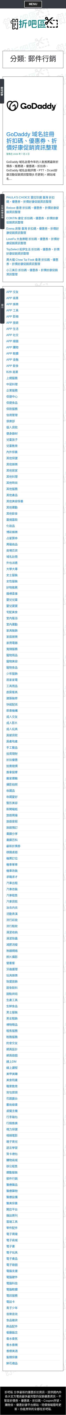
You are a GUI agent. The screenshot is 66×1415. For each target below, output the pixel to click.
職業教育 (12, 1086)
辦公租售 (12, 1166)
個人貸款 (12, 427)
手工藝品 (12, 747)
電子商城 (12, 1240)
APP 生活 (12, 328)
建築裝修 (12, 698)
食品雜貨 (12, 1320)
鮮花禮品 (12, 1363)
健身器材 (12, 433)
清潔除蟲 (12, 938)
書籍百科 (12, 839)
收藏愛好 (12, 796)
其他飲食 (12, 513)
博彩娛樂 (12, 532)
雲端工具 (12, 1221)
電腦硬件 (12, 1277)
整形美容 (12, 803)
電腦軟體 (12, 1289)
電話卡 (10, 1301)
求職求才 (12, 876)
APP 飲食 (12, 365)
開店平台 (12, 1209)
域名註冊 (2, 91)
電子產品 (12, 1258)
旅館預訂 (12, 827)
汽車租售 (12, 895)
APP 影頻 (12, 316)
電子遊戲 (12, 1264)
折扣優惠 (12, 759)
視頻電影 (12, 1135)
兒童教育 (12, 445)
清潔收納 (12, 932)
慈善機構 (12, 710)
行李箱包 (12, 1117)
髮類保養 (12, 1357)
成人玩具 (12, 729)
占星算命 (12, 538)
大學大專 (12, 569)
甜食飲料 (12, 987)
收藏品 (10, 790)
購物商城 (12, 1160)
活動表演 (12, 913)
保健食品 (12, 402)
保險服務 (12, 408)
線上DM (11, 1061)
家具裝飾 (12, 630)
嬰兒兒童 (12, 599)
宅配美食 (12, 612)
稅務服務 (12, 1037)
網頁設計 (12, 1049)
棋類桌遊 (12, 852)
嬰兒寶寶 (12, 605)
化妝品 (10, 525)
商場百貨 (12, 550)
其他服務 (12, 489)
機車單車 (12, 864)
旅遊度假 (12, 821)
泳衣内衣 (12, 907)
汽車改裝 (12, 889)
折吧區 (9, 1392)
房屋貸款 (12, 735)
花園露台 (12, 1098)
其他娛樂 (12, 464)
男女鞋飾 (12, 1018)
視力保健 (12, 1129)
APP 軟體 (12, 353)
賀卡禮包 (12, 1154)
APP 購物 (12, 347)
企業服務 (12, 390)
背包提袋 (12, 1092)
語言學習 (12, 1147)
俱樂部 (10, 421)
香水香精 (12, 1344)
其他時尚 (12, 482)
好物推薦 (12, 587)
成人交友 (12, 716)
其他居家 (12, 470)
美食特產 (12, 1080)
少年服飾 (12, 673)
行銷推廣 (12, 1123)
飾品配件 (12, 1326)
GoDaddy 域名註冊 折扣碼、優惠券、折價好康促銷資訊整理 (31, 141)
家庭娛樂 (12, 636)
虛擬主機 (12, 1110)
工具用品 (12, 686)
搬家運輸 (12, 778)
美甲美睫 (12, 1073)
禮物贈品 (12, 1024)
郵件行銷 (12, 1178)
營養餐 (10, 963)
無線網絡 (12, 950)
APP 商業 (12, 298)
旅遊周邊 (12, 815)
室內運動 (12, 624)
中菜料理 (12, 384)
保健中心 (12, 396)
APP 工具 (12, 310)
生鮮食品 (12, 1006)
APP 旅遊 (12, 322)
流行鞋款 (12, 926)
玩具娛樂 (12, 975)
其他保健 (12, 458)
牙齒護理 (12, 969)
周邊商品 (12, 544)
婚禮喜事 (12, 593)
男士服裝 (12, 1012)
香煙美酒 (12, 1351)
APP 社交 (12, 335)
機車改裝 (12, 870)
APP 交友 (12, 291)
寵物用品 (12, 655)
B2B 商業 (12, 372)
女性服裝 (12, 581)
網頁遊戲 (12, 1055)
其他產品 (12, 495)
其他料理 (12, 476)
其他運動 (12, 507)
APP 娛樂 (12, 304)
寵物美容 (12, 661)
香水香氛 (12, 1338)
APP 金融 (12, 359)
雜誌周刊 (12, 1215)
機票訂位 (12, 858)
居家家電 (12, 679)
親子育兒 (12, 1141)
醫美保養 (12, 1203)
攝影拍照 (12, 784)
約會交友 (12, 1043)
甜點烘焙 (12, 993)
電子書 (10, 1246)
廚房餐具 (12, 692)
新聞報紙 (12, 809)
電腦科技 (12, 1283)
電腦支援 (12, 1271)
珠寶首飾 (12, 981)
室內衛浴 (12, 618)
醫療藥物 (12, 1190)
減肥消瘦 (12, 944)
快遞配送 (12, 704)
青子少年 (12, 1307)
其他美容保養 (14, 501)
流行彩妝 (12, 920)
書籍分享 (12, 833)
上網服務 (12, 378)
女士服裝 (12, 575)
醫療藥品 (12, 1184)
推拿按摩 (12, 772)
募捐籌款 (12, 519)
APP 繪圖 (12, 341)
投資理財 (12, 753)
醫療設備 (12, 1197)
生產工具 (12, 1000)
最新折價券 (13, 846)
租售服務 (12, 1030)
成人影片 (12, 722)
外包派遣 (12, 562)
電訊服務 (12, 1295)
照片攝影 (12, 956)
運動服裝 (12, 1172)
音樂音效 (12, 1314)
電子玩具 (12, 1252)
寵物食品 (12, 667)
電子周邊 (12, 1234)
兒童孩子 (12, 439)
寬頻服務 (12, 649)
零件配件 (12, 1227)
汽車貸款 (12, 901)
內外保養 (12, 452)
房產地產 (12, 741)
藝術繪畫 (12, 1104)
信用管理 (12, 415)
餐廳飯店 (12, 1332)
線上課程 (12, 1067)
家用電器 (12, 642)
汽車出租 (12, 883)
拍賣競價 (12, 766)
